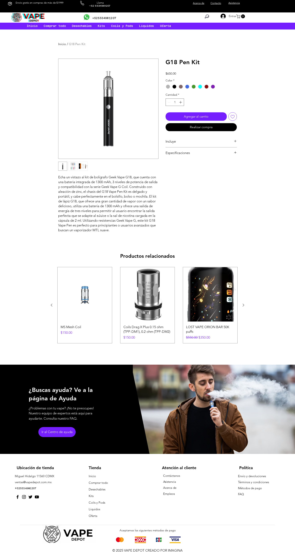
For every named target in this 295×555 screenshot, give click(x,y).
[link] (241, 16)
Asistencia (169, 482)
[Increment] (180, 102)
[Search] (207, 16)
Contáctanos (171, 476)
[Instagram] (23, 496)
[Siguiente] (243, 305)
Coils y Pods (97, 502)
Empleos (169, 494)
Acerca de (169, 488)
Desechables (97, 489)
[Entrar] (222, 16)
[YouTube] (36, 496)
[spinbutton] (174, 102)
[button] (146, 26)
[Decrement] (168, 102)
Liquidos (94, 509)
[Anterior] (51, 305)
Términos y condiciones (253, 482)
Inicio (62, 44)
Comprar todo (98, 483)
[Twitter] (30, 496)
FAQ (241, 494)
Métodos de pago (250, 488)
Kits (91, 496)
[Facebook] (17, 496)
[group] (147, 305)
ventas (19, 482)
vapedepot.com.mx (39, 482)
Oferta (93, 516)
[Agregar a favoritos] (232, 116)
